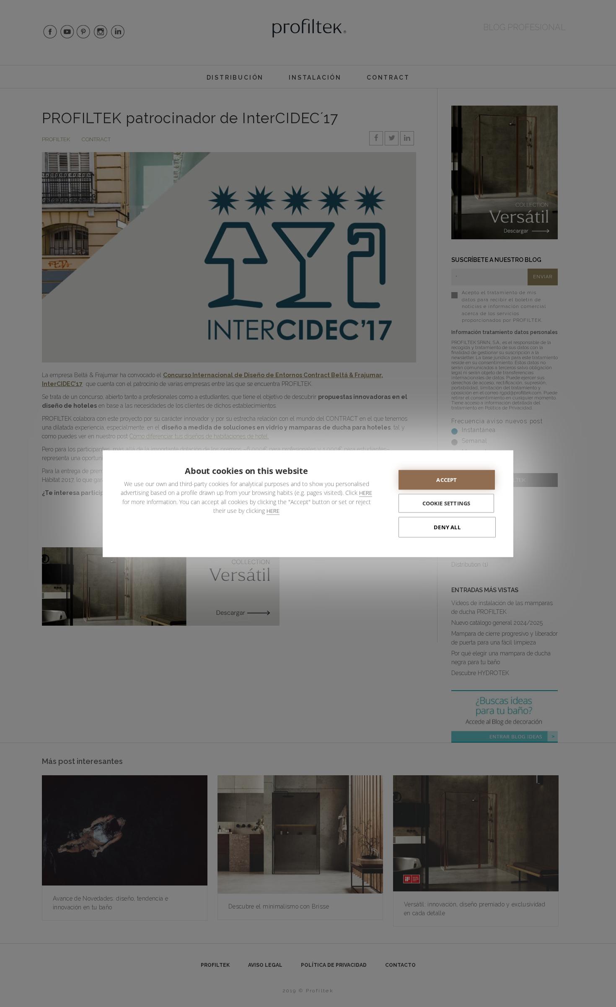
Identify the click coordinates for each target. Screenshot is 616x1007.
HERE (365, 492)
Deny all (447, 527)
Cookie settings (446, 503)
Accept (446, 479)
